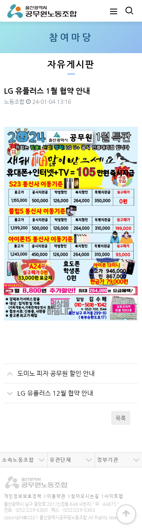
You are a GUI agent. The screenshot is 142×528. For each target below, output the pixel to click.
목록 (121, 418)
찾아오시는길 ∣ (87, 496)
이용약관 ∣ (58, 496)
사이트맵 (114, 496)
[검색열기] (128, 11)
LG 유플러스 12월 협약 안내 (55, 393)
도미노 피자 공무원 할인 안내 (56, 373)
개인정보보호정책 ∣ (25, 496)
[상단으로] (126, 514)
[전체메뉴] (113, 11)
